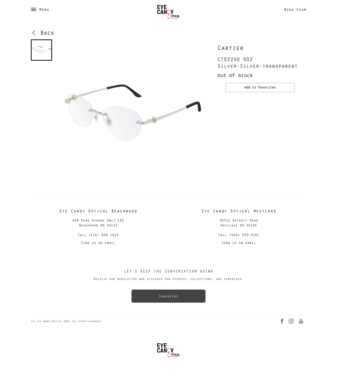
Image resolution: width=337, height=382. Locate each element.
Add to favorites (260, 87)
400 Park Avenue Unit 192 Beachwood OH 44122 (98, 222)
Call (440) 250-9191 (238, 234)
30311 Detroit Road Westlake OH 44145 (239, 222)
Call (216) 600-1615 (98, 234)
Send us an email (98, 242)
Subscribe (168, 296)
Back (45, 32)
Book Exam (295, 9)
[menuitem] (41, 50)
